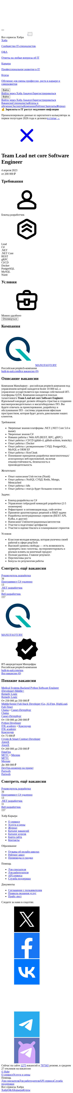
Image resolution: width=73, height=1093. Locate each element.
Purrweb (6, 771)
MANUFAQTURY (46, 365)
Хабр (4, 1090)
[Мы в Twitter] (26, 931)
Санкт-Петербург (21, 710)
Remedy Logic (9, 694)
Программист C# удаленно (16, 581)
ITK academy (8, 726)
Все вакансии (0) (28, 371)
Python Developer (11, 723)
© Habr (5, 1071)
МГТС (5, 755)
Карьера (18, 1090)
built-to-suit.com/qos (12, 670)
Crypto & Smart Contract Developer (20, 739)
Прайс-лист (15, 896)
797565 (45, 1065)
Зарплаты (50, 106)
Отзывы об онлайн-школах (23, 851)
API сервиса (15, 875)
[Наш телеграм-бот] (26, 1062)
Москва (15, 755)
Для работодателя (18, 872)
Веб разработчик (11, 593)
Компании (30, 106)
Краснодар (25, 726)
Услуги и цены (16, 824)
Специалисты (21, 103)
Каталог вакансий (18, 830)
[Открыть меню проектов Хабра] (2, 30)
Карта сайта (15, 837)
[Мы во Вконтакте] (26, 983)
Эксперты (18, 106)
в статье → (53, 118)
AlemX (5, 742)
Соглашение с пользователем (25, 890)
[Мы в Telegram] (26, 1036)
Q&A (10, 1090)
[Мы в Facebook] (26, 957)
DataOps (6, 751)
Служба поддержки (19, 878)
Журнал (60, 106)
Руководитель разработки (16, 575)
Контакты (14, 840)
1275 (23, 1065)
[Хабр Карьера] (14, 33)
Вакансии (7, 103)
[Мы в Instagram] (26, 1009)
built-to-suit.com (10, 371)
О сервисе (14, 821)
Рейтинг (40, 106)
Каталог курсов (17, 833)
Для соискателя (17, 869)
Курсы (26, 1090)
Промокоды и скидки (20, 857)
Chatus (5, 710)
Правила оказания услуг (22, 893)
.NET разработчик (11, 587)
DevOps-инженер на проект (17, 768)
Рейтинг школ (16, 854)
